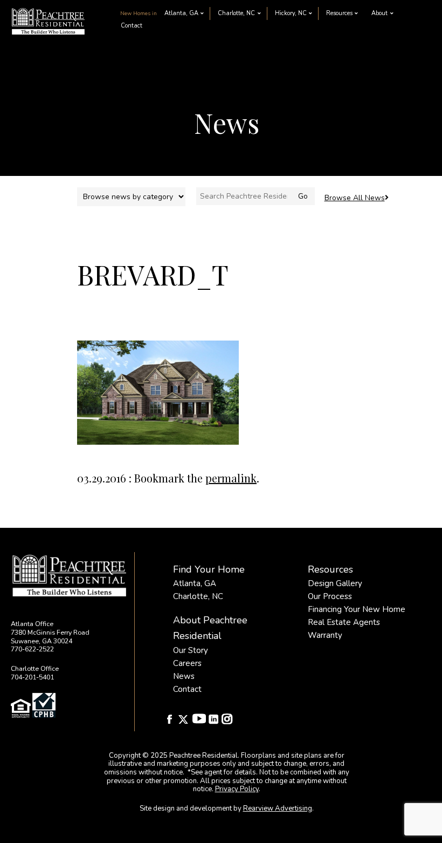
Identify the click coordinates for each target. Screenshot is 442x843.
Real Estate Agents (344, 622)
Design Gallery (335, 583)
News (184, 676)
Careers (187, 663)
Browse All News (354, 198)
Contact (131, 26)
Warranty (325, 635)
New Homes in (138, 13)
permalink (231, 478)
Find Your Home (209, 569)
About (379, 13)
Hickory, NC (291, 13)
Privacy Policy (237, 789)
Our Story (190, 650)
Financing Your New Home (356, 609)
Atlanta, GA (181, 13)
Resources (339, 13)
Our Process (330, 596)
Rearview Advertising (277, 808)
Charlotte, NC (236, 13)
